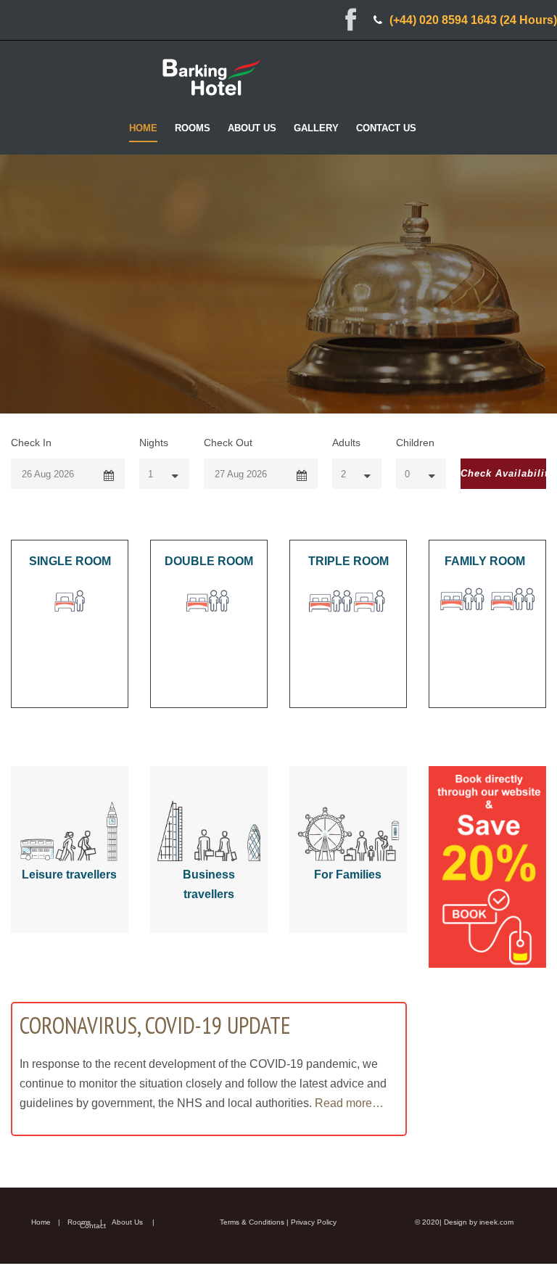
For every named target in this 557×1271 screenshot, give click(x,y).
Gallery (316, 128)
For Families (347, 874)
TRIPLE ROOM (348, 561)
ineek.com (496, 1222)
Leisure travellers (69, 874)
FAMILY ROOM (485, 561)
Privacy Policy (314, 1222)
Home (143, 128)
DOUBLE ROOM (209, 561)
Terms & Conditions (252, 1222)
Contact (93, 1226)
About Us (252, 128)
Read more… (349, 1103)
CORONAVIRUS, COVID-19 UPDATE (155, 1025)
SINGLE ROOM (70, 561)
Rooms (192, 128)
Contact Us (386, 128)
